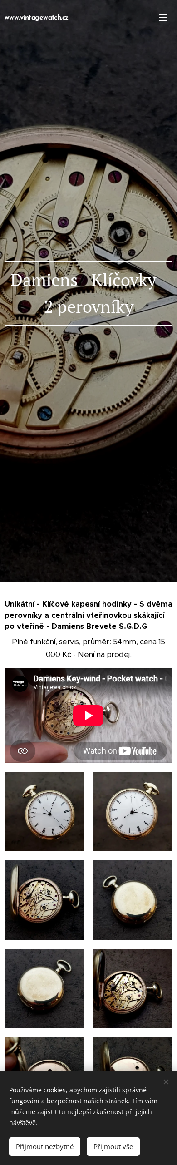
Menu (163, 17)
